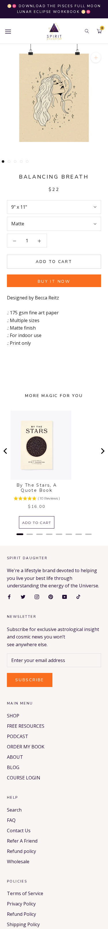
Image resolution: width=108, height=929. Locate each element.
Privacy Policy (21, 904)
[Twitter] (23, 596)
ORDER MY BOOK (25, 747)
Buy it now (54, 281)
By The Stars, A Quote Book (36, 488)
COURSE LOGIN (23, 778)
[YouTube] (64, 596)
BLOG (13, 767)
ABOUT (15, 757)
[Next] (102, 451)
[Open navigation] (8, 31)
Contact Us (19, 830)
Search (14, 810)
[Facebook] (9, 596)
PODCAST (17, 736)
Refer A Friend (22, 841)
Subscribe (29, 680)
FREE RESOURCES (25, 726)
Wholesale (18, 861)
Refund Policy (21, 914)
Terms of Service (25, 893)
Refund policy (21, 851)
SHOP (13, 716)
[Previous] (6, 451)
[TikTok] (78, 596)
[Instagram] (37, 596)
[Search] (86, 31)
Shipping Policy (23, 924)
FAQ (11, 820)
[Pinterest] (50, 596)
